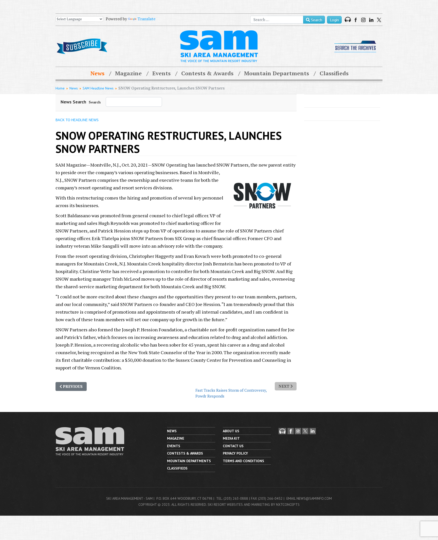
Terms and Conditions (243, 461)
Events (161, 73)
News (97, 73)
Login (334, 19)
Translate (146, 19)
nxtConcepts (288, 504)
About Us (231, 431)
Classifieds (334, 73)
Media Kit (231, 438)
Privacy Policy (235, 453)
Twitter (379, 20)
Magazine (128, 73)
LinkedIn (371, 20)
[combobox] (276, 20)
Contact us (233, 446)
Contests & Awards (207, 73)
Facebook (356, 20)
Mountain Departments (276, 73)
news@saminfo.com (314, 498)
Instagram (363, 20)
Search (316, 19)
